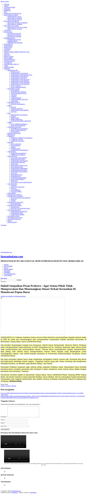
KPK (5, 12)
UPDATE (6, 4)
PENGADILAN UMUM (11, 15)
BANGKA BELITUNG (14, 133)
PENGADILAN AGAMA (11, 26)
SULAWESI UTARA (13, 216)
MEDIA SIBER (8, 269)
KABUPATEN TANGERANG (19, 150)
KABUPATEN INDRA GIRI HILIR (21, 121)
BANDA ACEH (15, 72)
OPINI (6, 65)
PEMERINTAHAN (9, 38)
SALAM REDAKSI (9, 274)
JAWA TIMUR (11, 193)
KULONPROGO (16, 190)
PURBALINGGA (16, 176)
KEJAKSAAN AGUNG (14, 33)
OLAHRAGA (8, 62)
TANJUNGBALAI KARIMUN (19, 110)
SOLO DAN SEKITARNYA (19, 158)
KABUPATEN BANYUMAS (19, 171)
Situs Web (3, 426)
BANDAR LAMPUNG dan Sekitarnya (21, 138)
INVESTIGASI (8, 44)
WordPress (15, 492)
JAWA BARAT (11, 151)
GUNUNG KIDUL (16, 191)
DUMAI (13, 116)
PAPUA (9, 220)
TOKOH (6, 53)
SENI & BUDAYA (9, 61)
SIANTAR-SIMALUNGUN (19, 93)
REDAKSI (7, 271)
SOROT (6, 6)
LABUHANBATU (16, 98)
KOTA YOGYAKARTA (17, 187)
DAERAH (7, 68)
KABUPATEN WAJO (17, 213)
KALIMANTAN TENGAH (15, 196)
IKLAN (6, 267)
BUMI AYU (14, 181)
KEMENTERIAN (12, 41)
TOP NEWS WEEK (9, 7)
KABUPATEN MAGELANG (19, 165)
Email (3, 423)
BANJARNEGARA (16, 174)
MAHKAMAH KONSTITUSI (12, 13)
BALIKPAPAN (15, 207)
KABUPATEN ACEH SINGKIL (20, 81)
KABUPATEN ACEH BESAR (19, 76)
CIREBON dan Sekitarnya (18, 154)
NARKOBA (7, 49)
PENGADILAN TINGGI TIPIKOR (17, 22)
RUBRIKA (7, 272)
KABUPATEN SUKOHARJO (19, 161)
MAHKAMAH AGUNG (14, 16)
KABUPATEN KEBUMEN (18, 177)
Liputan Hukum (21, 296)
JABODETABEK (9, 67)
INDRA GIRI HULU (17, 119)
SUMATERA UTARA (13, 88)
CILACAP (14, 173)
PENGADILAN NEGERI (14, 18)
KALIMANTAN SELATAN (15, 202)
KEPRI (9, 105)
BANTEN (10, 142)
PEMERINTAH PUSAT (14, 39)
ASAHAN (14, 95)
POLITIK (6, 50)
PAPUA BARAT (12, 222)
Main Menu (4, 278)
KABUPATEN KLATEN (18, 159)
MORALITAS (8, 47)
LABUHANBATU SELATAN (19, 99)
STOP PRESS (8, 275)
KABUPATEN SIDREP (17, 214)
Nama (3, 419)
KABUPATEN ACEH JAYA (19, 78)
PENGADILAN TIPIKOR (11, 21)
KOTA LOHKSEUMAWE (18, 87)
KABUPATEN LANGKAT (18, 92)
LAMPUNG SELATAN (17, 141)
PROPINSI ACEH (12, 70)
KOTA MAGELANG (17, 167)
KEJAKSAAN (8, 32)
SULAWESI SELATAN (14, 210)
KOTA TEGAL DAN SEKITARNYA (21, 182)
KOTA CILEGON (16, 144)
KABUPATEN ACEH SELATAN (20, 79)
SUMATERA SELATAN (14, 127)
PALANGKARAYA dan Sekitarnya (21, 197)
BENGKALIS (15, 118)
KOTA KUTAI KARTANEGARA (20, 208)
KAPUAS (13, 199)
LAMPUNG (10, 136)
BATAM (13, 107)
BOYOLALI (14, 164)
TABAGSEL (14, 101)
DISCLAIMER (8, 58)
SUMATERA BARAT (13, 102)
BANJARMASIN (16, 204)
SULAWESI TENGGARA (14, 217)
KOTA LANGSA (16, 85)
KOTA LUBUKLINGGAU (18, 130)
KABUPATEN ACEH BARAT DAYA (21, 75)
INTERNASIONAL (9, 59)
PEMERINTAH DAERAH (15, 42)
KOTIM (13, 201)
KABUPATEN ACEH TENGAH (20, 84)
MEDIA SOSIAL (9, 56)
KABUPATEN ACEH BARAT (19, 73)
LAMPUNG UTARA (17, 139)
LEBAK (13, 147)
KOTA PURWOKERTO (17, 179)
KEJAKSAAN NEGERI (14, 36)
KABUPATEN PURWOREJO (19, 168)
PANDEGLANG (15, 148)
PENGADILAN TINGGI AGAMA (17, 27)
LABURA (14, 96)
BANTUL (14, 188)
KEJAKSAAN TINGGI (14, 35)
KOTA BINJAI (15, 90)
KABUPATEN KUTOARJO (19, 170)
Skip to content (5, 1)
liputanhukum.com (12, 256)
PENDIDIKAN (8, 45)
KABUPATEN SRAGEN (18, 162)
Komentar (4, 417)
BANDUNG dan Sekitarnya (18, 153)
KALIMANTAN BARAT (14, 194)
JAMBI (9, 122)
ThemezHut (33, 492)
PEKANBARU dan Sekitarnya (19, 115)
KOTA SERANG (16, 145)
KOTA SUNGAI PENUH (18, 125)
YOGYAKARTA (12, 184)
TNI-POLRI (7, 30)
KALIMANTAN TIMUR (14, 205)
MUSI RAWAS (15, 131)
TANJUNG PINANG (17, 108)
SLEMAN (14, 185)
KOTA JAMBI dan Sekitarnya (19, 124)
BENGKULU (11, 135)
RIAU (9, 113)
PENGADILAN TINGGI (14, 19)
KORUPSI (7, 9)
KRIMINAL (7, 10)
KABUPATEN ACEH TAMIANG (20, 82)
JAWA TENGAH (12, 156)
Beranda (6, 264)
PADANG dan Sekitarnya (18, 104)
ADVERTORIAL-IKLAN (11, 64)
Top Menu (3, 225)
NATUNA (14, 111)
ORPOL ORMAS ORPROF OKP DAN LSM (16, 52)
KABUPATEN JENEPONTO (19, 211)
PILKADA (7, 55)
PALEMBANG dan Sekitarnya (19, 128)
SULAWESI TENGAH (13, 219)
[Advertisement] (43, 239)
